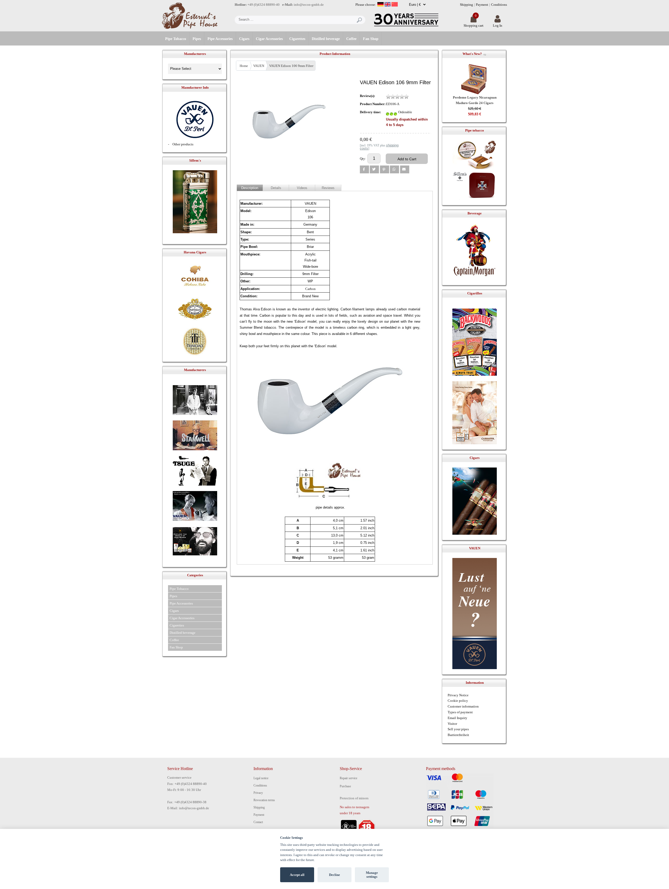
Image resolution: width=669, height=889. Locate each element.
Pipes (197, 39)
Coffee (351, 39)
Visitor (452, 724)
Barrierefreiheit (458, 735)
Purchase (345, 786)
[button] (364, 169)
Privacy (258, 793)
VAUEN (258, 66)
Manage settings (372, 875)
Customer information (463, 706)
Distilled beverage (326, 39)
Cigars (244, 39)
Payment (482, 5)
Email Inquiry (457, 718)
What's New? (472, 54)
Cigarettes (297, 39)
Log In (497, 25)
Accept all (297, 875)
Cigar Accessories (269, 39)
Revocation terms (264, 800)
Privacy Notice (458, 695)
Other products (182, 144)
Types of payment (460, 712)
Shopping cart (473, 25)
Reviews (328, 188)
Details (276, 188)
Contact (258, 822)
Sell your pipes (458, 729)
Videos (302, 188)
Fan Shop (370, 39)
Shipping (466, 5)
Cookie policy (458, 701)
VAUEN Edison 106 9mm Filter (291, 66)
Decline (334, 875)
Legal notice (260, 778)
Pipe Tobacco (175, 39)
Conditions (499, 5)
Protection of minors (354, 798)
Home (244, 66)
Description (249, 188)
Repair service (348, 778)
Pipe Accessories (220, 39)
